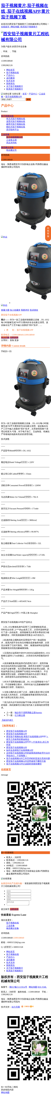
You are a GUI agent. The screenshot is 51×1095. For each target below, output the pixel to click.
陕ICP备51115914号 (18, 987)
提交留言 (5, 909)
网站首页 (10, 70)
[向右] (4, 305)
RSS (40, 987)
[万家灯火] (27, 1007)
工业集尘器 (11, 140)
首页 (24, 94)
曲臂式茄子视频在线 (15, 124)
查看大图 (5, 310)
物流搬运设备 (7, 147)
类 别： (11, 330)
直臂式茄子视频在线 (15, 121)
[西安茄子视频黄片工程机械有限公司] (25, 39)
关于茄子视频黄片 (14, 86)
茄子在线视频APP (13, 96)
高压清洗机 (11, 143)
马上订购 (5, 337)
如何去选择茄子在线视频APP (19, 750)
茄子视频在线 (12, 72)
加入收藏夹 (15, 310)
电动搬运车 (11, 150)
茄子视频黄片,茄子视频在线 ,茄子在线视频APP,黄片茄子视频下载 (25, 11)
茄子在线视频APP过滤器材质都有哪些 (24, 764)
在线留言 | (6, 27)
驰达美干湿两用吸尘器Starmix (28, 712)
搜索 (28, 99)
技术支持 (10, 81)
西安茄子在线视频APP (16, 731)
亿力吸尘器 (20, 715)
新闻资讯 (10, 83)
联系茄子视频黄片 (29, 27)
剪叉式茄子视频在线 (15, 119)
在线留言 (6, 769)
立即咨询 (14, 337)
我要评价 (25, 310)
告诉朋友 (34, 310)
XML (44, 987)
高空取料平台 (12, 129)
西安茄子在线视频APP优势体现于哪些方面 (26, 761)
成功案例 (10, 78)
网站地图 (33, 987)
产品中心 (10, 75)
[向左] (4, 237)
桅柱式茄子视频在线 (15, 127)
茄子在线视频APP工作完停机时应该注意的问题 (28, 758)
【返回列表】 (7, 720)
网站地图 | (16, 27)
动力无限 (16, 1007)
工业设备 (5, 134)
